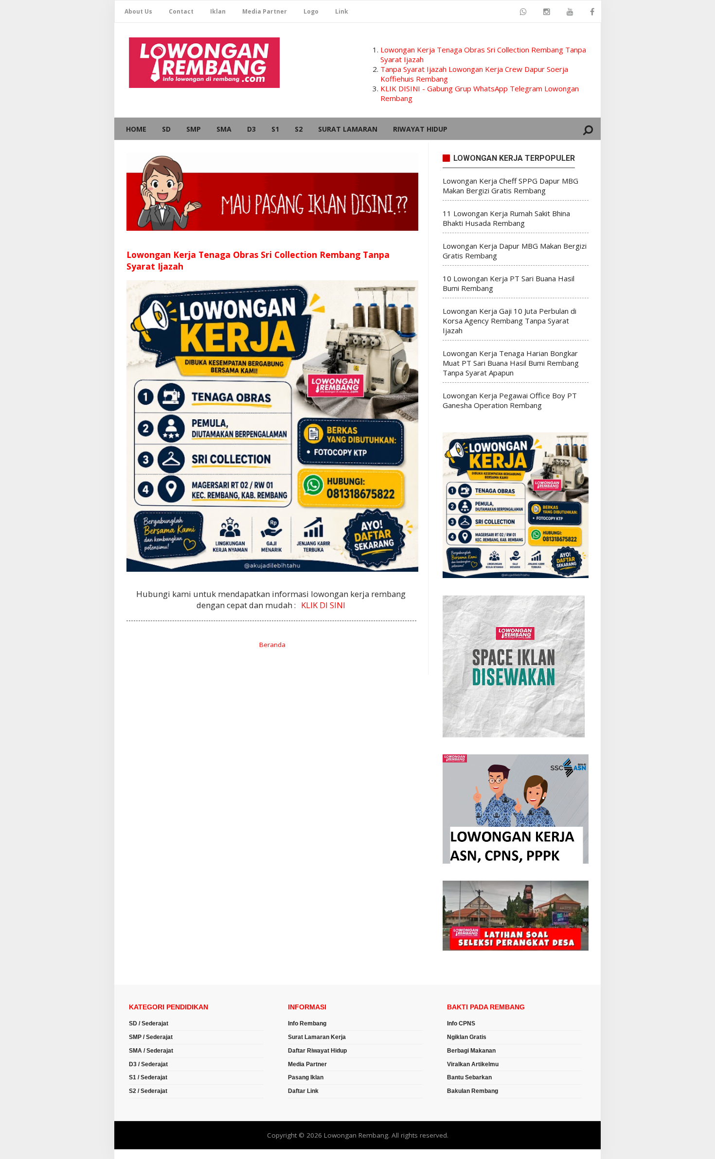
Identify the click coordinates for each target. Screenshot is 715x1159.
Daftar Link (303, 1091)
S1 (275, 129)
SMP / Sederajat (151, 1037)
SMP (193, 129)
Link (341, 11)
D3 (251, 129)
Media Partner (264, 11)
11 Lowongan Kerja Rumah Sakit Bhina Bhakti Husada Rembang (506, 218)
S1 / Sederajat (148, 1077)
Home (136, 129)
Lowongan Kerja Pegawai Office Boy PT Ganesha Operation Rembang (510, 400)
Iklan (218, 11)
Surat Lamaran (347, 129)
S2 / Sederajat (148, 1091)
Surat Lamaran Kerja (317, 1037)
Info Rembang (307, 1023)
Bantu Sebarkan (469, 1077)
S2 (299, 129)
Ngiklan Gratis (466, 1037)
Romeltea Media (141, 1154)
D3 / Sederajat (148, 1064)
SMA (224, 129)
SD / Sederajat (148, 1023)
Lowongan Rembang (356, 1135)
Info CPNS (461, 1023)
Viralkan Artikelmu (473, 1064)
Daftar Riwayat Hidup (317, 1050)
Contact (181, 11)
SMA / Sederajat (151, 1050)
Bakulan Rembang (472, 1091)
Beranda (272, 644)
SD (166, 129)
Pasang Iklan (305, 1077)
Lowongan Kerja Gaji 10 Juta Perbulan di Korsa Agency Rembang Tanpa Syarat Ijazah (509, 320)
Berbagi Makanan (471, 1050)
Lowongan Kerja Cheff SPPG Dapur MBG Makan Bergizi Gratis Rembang (510, 185)
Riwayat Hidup (420, 129)
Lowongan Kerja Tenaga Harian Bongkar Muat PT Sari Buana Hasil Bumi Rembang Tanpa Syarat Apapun (511, 362)
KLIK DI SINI (323, 605)
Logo (311, 11)
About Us (138, 11)
